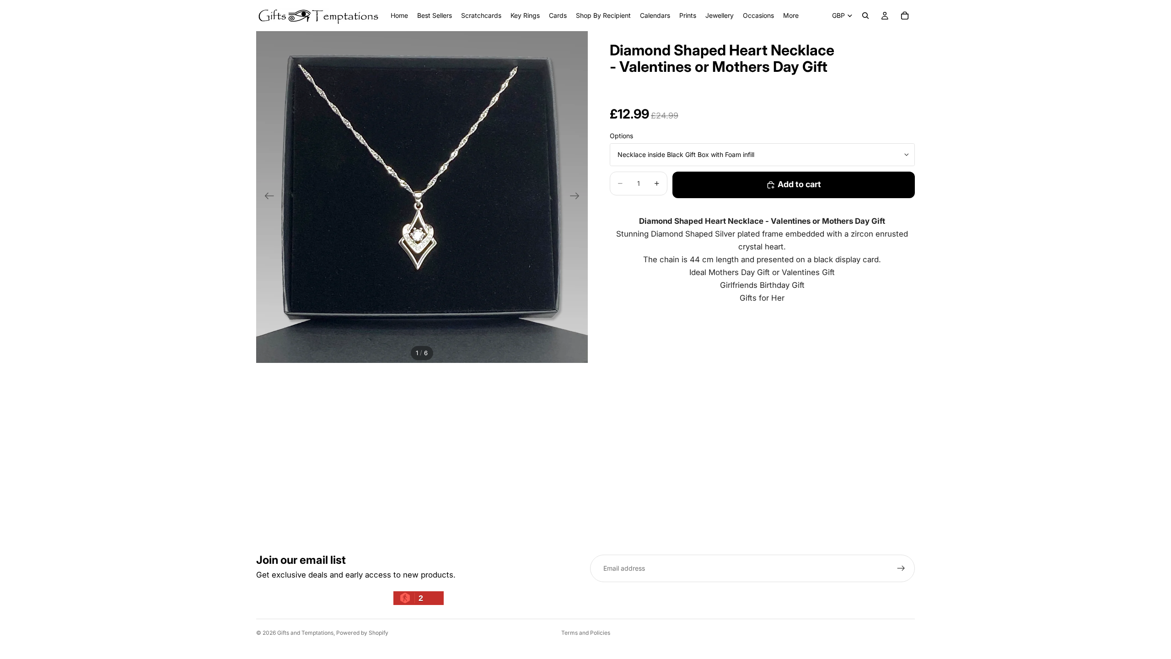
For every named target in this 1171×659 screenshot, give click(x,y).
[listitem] (791, 15)
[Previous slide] (266, 197)
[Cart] (905, 15)
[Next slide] (577, 197)
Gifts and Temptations (305, 632)
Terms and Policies (585, 632)
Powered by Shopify (362, 632)
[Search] (865, 15)
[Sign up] (901, 568)
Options (621, 136)
